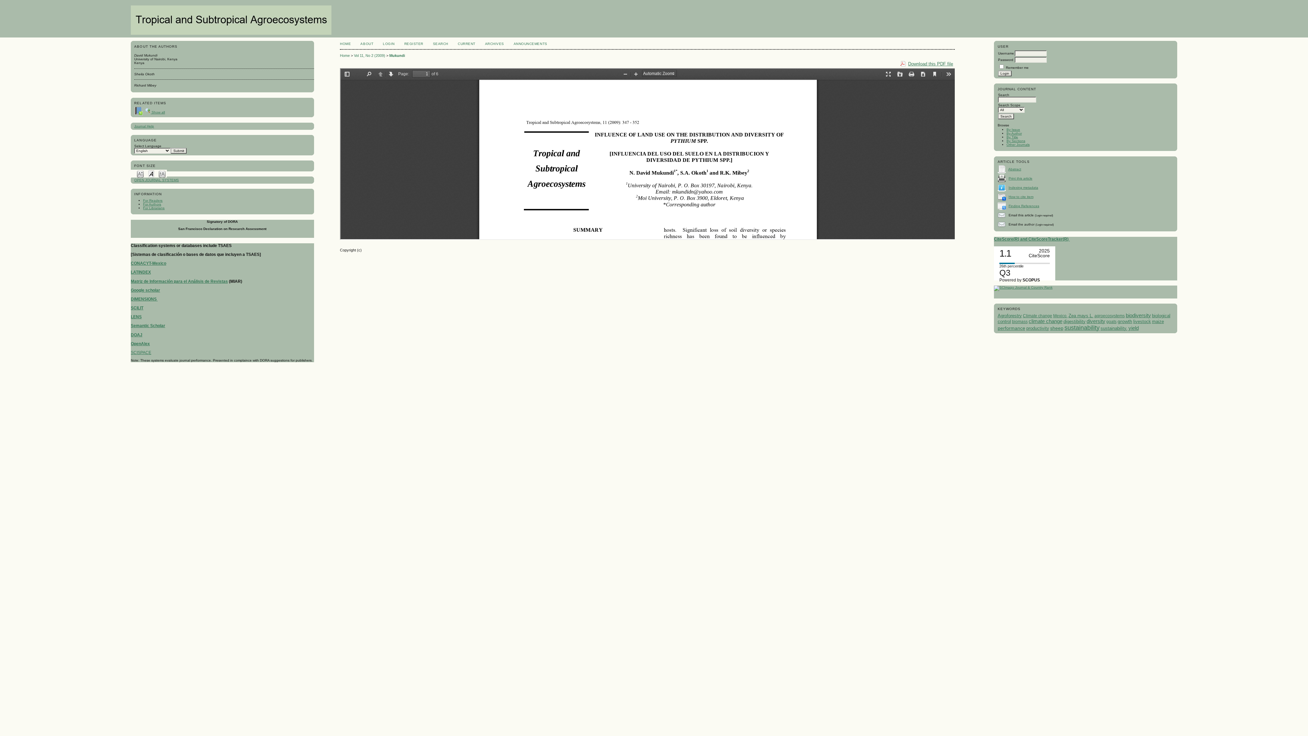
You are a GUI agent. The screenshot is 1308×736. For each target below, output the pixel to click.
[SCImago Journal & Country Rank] (1023, 287)
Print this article (1020, 178)
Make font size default (151, 174)
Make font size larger (162, 174)
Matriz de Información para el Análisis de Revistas (179, 281)
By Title (1012, 137)
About (366, 44)
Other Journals (1018, 145)
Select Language (147, 146)
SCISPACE (141, 352)
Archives (494, 44)
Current (467, 44)
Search (440, 44)
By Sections (1016, 141)
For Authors (152, 204)
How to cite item (1021, 197)
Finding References (1024, 206)
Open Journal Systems (156, 180)
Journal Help (144, 126)
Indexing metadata (1023, 187)
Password (1005, 60)
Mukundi (397, 55)
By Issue (1013, 130)
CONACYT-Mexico (148, 263)
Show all (158, 112)
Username (1006, 53)
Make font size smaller (140, 174)
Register (413, 44)
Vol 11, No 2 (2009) (369, 55)
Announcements (530, 44)
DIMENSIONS (144, 299)
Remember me (1017, 68)
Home (345, 44)
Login (389, 44)
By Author (1014, 133)
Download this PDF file (930, 63)
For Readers (152, 200)
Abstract (1014, 169)
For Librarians (154, 208)
